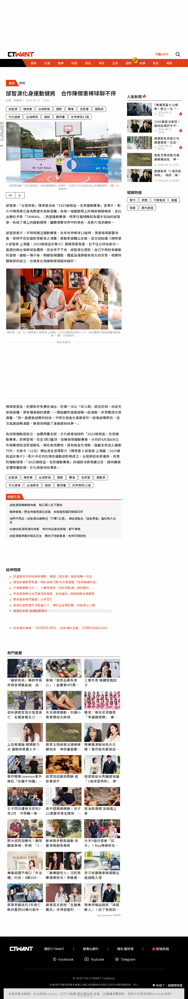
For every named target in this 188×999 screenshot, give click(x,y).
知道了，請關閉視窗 (169, 985)
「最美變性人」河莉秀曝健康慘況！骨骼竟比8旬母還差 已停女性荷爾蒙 (63, 875)
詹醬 (174, 200)
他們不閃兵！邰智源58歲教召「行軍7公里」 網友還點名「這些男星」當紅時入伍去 (63, 520)
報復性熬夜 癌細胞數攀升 (30, 610)
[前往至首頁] (21, 54)
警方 (132, 200)
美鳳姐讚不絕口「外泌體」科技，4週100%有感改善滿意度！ (24, 875)
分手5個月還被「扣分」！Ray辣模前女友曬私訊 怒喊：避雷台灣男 (101, 843)
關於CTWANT (54, 949)
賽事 (71, 109)
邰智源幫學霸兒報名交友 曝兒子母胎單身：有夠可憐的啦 (48, 535)
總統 (47, 117)
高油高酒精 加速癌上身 (100, 811)
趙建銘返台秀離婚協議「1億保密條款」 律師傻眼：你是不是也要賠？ (102, 778)
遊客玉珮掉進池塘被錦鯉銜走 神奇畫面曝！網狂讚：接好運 (63, 746)
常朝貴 (18, 100)
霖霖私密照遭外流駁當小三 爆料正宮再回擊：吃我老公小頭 (54, 605)
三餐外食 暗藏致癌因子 (100, 682)
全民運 (84, 109)
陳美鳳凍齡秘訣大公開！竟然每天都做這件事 (101, 746)
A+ (10, 195)
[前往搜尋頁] (178, 54)
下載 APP (161, 54)
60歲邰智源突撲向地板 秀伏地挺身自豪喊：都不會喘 (45, 529)
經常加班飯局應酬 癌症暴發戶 (62, 778)
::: (10, 68)
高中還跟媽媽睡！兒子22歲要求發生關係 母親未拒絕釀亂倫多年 (63, 811)
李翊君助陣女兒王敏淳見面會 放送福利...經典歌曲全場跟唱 (54, 593)
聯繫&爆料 (91, 949)
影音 (156, 63)
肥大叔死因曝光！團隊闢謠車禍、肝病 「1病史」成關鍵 (25, 843)
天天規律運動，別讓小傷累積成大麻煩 (63, 714)
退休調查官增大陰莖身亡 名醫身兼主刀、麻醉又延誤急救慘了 (24, 714)
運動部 (99, 109)
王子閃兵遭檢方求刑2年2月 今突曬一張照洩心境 (24, 811)
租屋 (132, 207)
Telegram (128, 959)
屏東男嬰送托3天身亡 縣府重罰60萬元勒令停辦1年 (25, 907)
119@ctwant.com (95, 627)
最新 (34, 63)
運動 (59, 109)
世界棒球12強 (80, 117)
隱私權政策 (85, 993)
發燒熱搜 (162, 949)
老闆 (144, 200)
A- (20, 195)
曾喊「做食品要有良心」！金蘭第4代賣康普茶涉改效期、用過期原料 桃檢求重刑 (63, 682)
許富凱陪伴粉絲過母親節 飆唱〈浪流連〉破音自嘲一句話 (52, 576)
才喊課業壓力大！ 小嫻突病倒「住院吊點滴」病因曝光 (51, 587)
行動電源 (159, 200)
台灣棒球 (32, 117)
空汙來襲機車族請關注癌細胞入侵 (101, 875)
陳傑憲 (27, 109)
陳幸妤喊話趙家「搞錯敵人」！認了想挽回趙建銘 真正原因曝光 (101, 907)
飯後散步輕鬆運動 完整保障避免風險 (62, 843)
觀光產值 (147, 207)
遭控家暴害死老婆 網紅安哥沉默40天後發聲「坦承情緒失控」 (56, 582)
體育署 (60, 117)
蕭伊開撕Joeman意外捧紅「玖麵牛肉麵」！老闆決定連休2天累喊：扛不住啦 (24, 778)
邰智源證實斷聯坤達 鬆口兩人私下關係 (36, 505)
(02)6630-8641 (46, 627)
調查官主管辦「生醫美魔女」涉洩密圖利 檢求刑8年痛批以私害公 (63, 907)
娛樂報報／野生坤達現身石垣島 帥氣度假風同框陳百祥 (46, 511)
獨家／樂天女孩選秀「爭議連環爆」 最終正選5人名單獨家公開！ (101, 714)
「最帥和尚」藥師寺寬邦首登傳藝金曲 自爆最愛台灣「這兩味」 (24, 682)
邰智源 (12, 109)
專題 (169, 63)
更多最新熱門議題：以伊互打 (33, 599)
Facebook (65, 959)
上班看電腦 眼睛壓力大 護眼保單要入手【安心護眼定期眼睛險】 (23, 746)
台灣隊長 (44, 109)
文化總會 (14, 117)
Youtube (97, 959)
